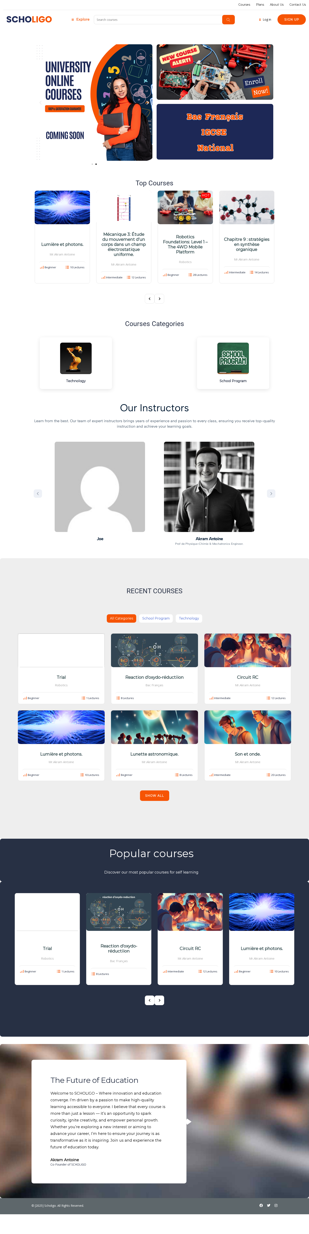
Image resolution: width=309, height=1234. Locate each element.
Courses (244, 5)
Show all (154, 796)
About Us (277, 5)
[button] (40, 102)
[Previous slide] (38, 493)
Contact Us (297, 5)
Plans (260, 5)
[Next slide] (271, 493)
